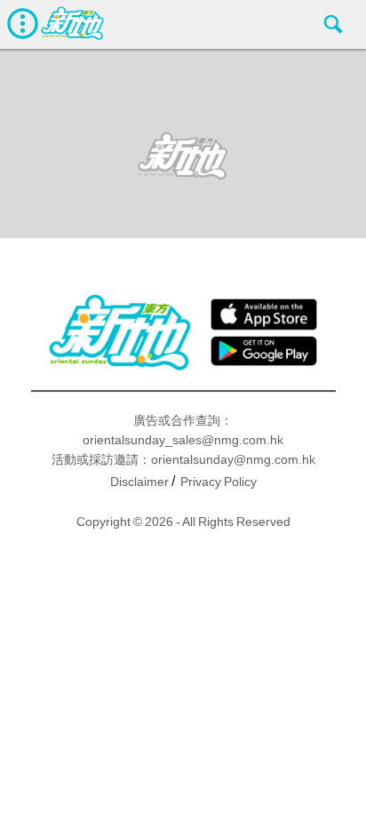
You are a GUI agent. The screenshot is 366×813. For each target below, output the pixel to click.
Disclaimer (139, 481)
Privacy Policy (218, 481)
